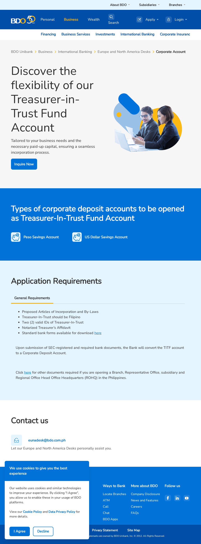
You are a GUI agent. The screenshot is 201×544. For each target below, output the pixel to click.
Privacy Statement (105, 530)
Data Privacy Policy (61, 512)
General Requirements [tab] (32, 298)
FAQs (135, 513)
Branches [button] (176, 5)
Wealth (94, 19)
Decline (43, 531)
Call (106, 506)
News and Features (144, 500)
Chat (106, 513)
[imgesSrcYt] (187, 498)
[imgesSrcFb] (168, 498)
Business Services (75, 34)
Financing (48, 34)
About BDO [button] (118, 5)
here (97, 333)
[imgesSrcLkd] (177, 498)
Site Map (133, 530)
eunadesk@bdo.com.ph (47, 440)
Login (179, 19)
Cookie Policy (32, 512)
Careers (136, 506)
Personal (48, 19)
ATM (106, 500)
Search (113, 22)
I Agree (20, 531)
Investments (105, 34)
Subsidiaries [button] (148, 5)
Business (71, 19)
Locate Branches (114, 494)
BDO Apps (110, 519)
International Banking (137, 34)
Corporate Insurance (176, 34)
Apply (150, 19)
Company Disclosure (145, 494)
